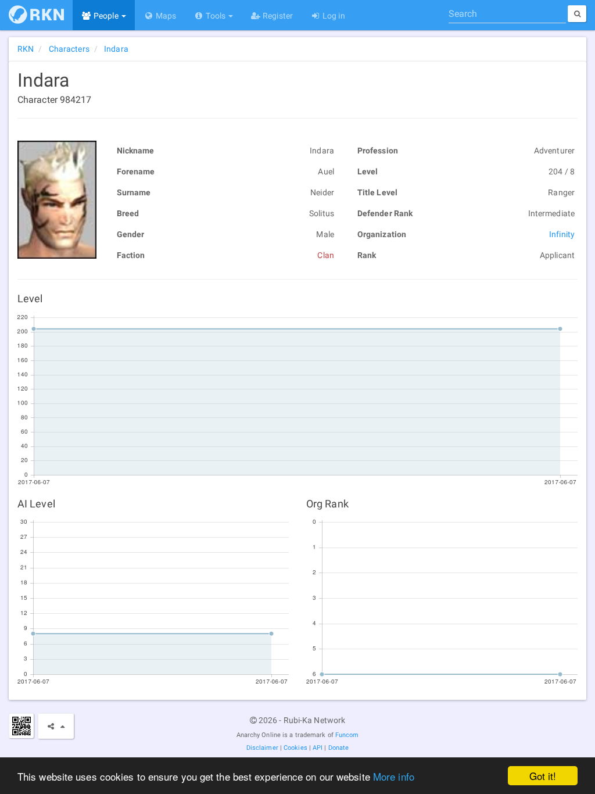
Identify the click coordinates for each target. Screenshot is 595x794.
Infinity (562, 234)
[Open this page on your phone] (21, 725)
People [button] (106, 15)
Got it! (543, 775)
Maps (165, 15)
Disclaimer (262, 748)
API (317, 748)
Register (277, 15)
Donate (338, 748)
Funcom (347, 735)
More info (393, 776)
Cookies (295, 748)
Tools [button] (215, 15)
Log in (333, 15)
